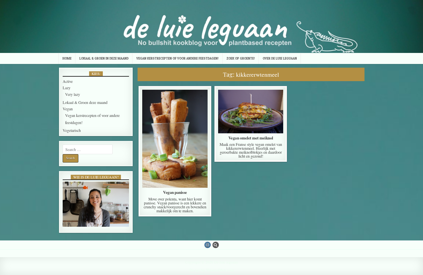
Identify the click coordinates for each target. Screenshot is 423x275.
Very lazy (258, 107)
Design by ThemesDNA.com (211, 269)
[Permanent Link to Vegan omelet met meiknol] (250, 111)
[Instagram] (207, 245)
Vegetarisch (72, 130)
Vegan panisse (175, 192)
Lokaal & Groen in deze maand (104, 58)
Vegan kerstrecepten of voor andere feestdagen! (177, 58)
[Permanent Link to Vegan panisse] (175, 139)
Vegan (174, 112)
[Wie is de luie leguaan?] (96, 204)
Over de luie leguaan (280, 58)
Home (66, 58)
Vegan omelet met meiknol (250, 138)
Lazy (66, 87)
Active (174, 102)
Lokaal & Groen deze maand (174, 107)
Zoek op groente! (240, 58)
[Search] (215, 245)
